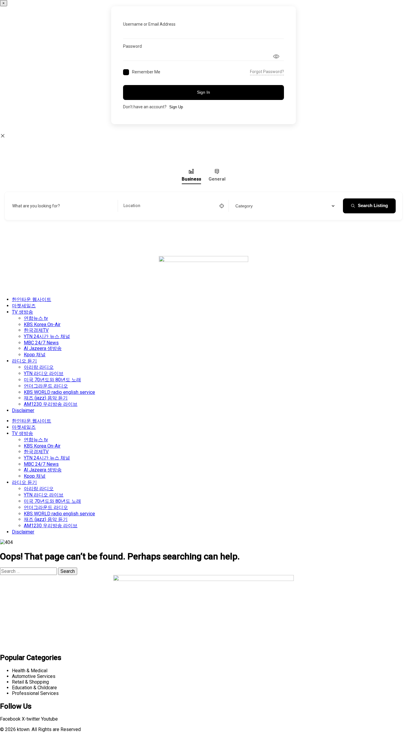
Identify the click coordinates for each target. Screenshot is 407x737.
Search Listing (373, 205)
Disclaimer (23, 410)
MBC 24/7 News (41, 343)
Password (132, 46)
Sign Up (176, 107)
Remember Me (146, 72)
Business (191, 179)
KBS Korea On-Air (42, 324)
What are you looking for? (36, 205)
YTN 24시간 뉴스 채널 (47, 336)
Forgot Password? (267, 71)
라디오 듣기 (24, 361)
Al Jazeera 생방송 (43, 348)
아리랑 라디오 (39, 367)
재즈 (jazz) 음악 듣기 (46, 398)
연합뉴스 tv (36, 318)
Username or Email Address (149, 24)
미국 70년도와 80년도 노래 (52, 380)
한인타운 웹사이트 (31, 299)
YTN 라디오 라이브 (43, 373)
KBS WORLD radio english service (59, 392)
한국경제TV (36, 330)
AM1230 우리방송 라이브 (50, 404)
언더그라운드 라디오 (46, 386)
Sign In (203, 92)
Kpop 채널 (35, 354)
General (217, 179)
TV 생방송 (22, 312)
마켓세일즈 (24, 306)
